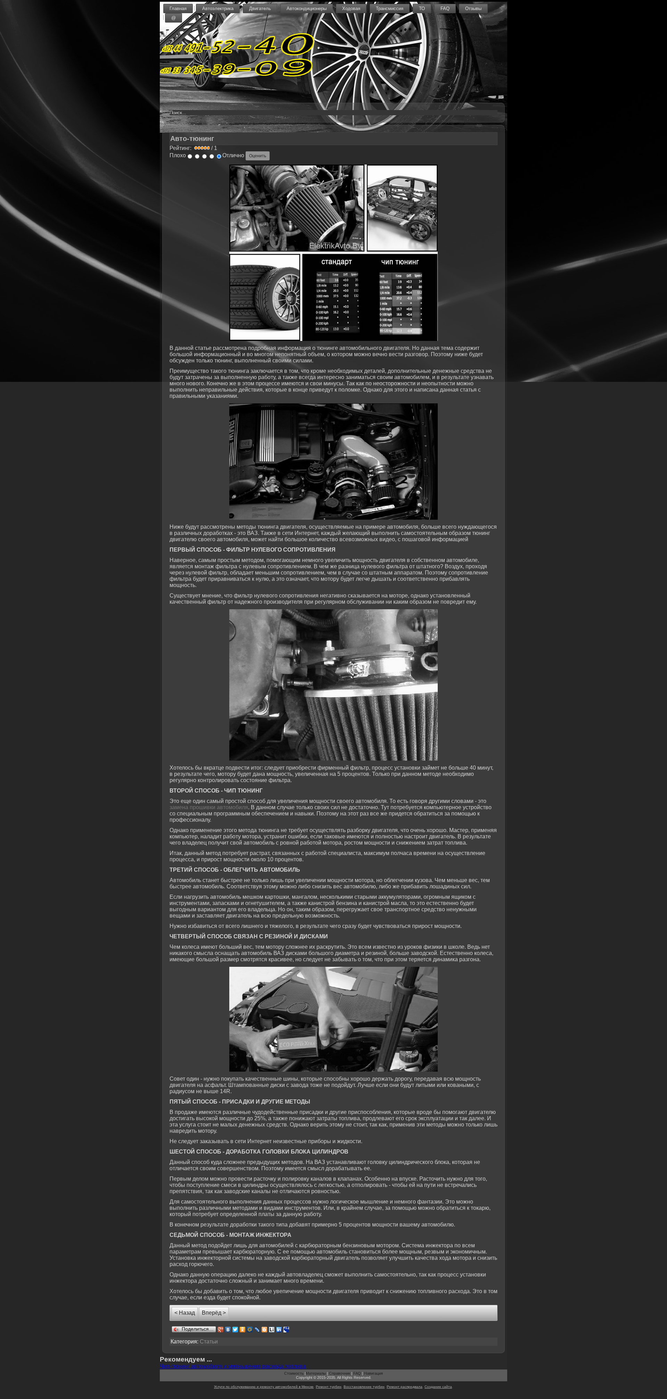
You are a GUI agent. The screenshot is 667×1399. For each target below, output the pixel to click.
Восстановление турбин (364, 1387)
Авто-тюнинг (192, 138)
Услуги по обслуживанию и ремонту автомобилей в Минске (264, 1387)
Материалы (316, 1373)
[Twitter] (235, 1329)
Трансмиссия (389, 8)
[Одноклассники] (242, 1329)
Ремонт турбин (328, 1387)
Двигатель (260, 8)
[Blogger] (264, 1329)
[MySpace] (286, 1329)
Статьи (209, 1341)
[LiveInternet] (271, 1329)
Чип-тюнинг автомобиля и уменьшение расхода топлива (233, 1366)
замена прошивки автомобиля (209, 807)
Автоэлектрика (217, 8)
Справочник (339, 1373)
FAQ (445, 8)
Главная (178, 8)
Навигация (373, 1373)
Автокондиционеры (307, 8)
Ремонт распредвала (404, 1387)
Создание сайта (438, 1387)
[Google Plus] (220, 1329)
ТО (422, 8)
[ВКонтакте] (228, 1329)
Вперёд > (214, 1313)
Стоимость (294, 1373)
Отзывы (473, 8)
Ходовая (351, 8)
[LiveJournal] (257, 1329)
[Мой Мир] (250, 1329)
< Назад (184, 1313)
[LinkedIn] (279, 1329)
